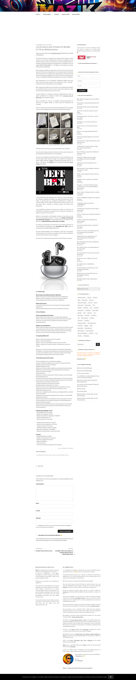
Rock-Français (81, 330)
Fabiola (92, 634)
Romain (64, 635)
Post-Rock (86, 320)
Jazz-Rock (87, 315)
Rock (91, 325)
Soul (96, 333)
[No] (134, 677)
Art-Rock (95, 297)
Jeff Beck (51, 162)
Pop (79, 318)
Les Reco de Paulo (95, 606)
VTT (61, 84)
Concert (90, 302)
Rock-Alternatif (88, 328)
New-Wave (93, 315)
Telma (73, 629)
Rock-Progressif (89, 330)
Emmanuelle (77, 640)
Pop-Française (84, 318)
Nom (37, 503)
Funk (91, 307)
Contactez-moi (79, 656)
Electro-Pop (80, 305)
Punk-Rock (80, 325)
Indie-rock (89, 313)
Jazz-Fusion (80, 315)
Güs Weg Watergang (87, 368)
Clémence (88, 634)
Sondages (56, 14)
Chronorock (65, 592)
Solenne (76, 620)
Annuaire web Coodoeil (73, 668)
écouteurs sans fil (56, 53)
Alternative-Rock (81, 297)
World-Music (86, 335)
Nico (85, 640)
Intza (84, 634)
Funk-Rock (96, 307)
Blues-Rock (84, 300)
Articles (38, 14)
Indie (84, 313)
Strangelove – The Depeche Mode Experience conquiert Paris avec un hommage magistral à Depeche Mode (87, 186)
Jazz (95, 313)
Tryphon (87, 373)
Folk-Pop (80, 307)
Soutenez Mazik (76, 14)
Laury (81, 640)
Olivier (78, 398)
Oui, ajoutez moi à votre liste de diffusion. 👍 (50, 535)
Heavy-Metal (95, 310)
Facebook (65, 587)
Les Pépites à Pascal (80, 598)
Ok (110, 677)
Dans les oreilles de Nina (77, 617)
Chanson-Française (82, 302)
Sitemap (65, 668)
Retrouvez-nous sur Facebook (85, 668)
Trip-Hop (80, 335)
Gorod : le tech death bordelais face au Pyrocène (88, 136)
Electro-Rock (88, 305)
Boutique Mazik (47, 14)
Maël (84, 645)
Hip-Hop (79, 313)
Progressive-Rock (82, 323)
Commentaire (40, 484)
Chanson (91, 300)
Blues (79, 300)
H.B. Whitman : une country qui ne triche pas (87, 121)
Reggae (86, 325)
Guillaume (90, 640)
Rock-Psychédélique (82, 333)
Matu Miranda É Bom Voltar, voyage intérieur (87, 278)
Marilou (64, 645)
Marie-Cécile (79, 634)
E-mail (38, 510)
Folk (94, 305)
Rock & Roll (80, 328)
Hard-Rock (88, 310)
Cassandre (73, 646)
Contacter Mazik (65, 14)
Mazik (41, 5)
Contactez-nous (80, 358)
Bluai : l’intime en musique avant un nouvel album (88, 99)
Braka (78, 370)
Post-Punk (80, 320)
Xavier (72, 620)
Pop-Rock (92, 318)
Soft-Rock (91, 333)
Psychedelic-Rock (92, 323)
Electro (95, 302)
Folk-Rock (86, 307)
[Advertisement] (68, 27)
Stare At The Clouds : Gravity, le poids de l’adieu (87, 106)
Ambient (89, 297)
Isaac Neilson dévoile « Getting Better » (85, 264)
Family (83, 388)
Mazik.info (80, 660)
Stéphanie (97, 634)
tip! (81, 57)
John (84, 620)
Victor (71, 640)
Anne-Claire (85, 629)
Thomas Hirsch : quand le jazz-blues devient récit (88, 103)
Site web (38, 518)
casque (51, 160)
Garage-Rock (81, 310)
